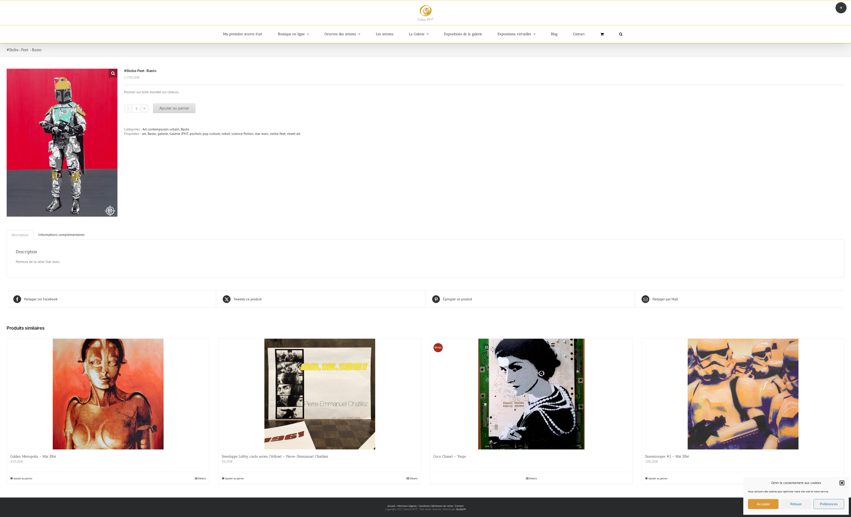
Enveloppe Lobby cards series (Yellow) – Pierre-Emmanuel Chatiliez (275, 456)
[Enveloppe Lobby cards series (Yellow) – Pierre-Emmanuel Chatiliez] (320, 394)
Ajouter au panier (174, 108)
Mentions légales (407, 505)
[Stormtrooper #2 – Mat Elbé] (743, 394)
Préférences (829, 504)
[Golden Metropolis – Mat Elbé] (108, 394)
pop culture (211, 133)
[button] (842, 483)
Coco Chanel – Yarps (449, 456)
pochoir (195, 133)
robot (226, 133)
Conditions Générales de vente (436, 505)
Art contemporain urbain (160, 129)
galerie (163, 133)
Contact (459, 505)
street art (293, 133)
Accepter (763, 504)
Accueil (391, 505)
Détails (202, 478)
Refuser (796, 504)
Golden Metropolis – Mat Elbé (33, 456)
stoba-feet (277, 133)
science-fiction (242, 133)
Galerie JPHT (179, 133)
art (144, 133)
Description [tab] (20, 235)
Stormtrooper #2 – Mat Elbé (667, 456)
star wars (261, 133)
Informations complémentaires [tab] (61, 234)
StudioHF (461, 509)
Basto (185, 129)
